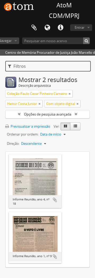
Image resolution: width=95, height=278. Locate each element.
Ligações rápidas (60, 27)
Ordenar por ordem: (23, 134)
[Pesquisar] (86, 40)
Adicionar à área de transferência (55, 200)
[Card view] (65, 126)
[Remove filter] (70, 93)
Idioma (47, 27)
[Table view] (75, 126)
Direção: (13, 143)
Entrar (79, 27)
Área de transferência (34, 27)
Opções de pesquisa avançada (47, 114)
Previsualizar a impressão (30, 126)
